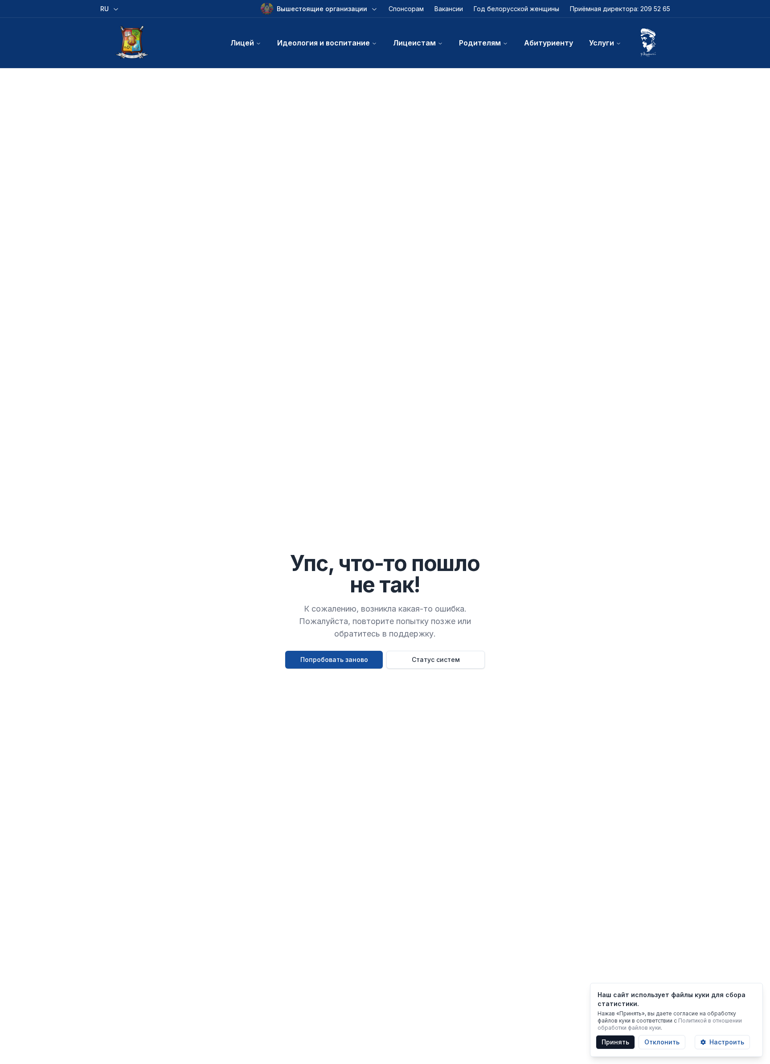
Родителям (480, 42)
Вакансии (448, 8)
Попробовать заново (334, 659)
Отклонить (662, 1042)
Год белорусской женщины (516, 8)
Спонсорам (406, 8)
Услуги (601, 42)
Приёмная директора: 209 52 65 (620, 8)
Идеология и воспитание (323, 42)
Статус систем (436, 659)
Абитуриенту (548, 42)
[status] (676, 1020)
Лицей (242, 42)
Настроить (726, 1042)
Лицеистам (414, 42)
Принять (615, 1042)
